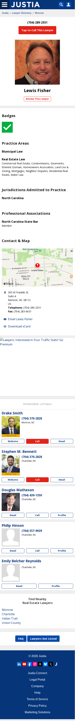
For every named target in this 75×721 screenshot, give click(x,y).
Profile (62, 515)
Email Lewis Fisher (20, 319)
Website (13, 441)
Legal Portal (37, 679)
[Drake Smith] (11, 425)
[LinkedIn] (19, 664)
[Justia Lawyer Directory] (56, 664)
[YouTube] (24, 664)
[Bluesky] (45, 664)
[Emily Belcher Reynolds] (11, 573)
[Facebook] (29, 664)
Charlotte (8, 614)
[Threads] (40, 664)
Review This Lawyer (37, 98)
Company (37, 686)
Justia (5, 12)
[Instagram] (35, 664)
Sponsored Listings (37, 404)
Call (37, 441)
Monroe (39, 12)
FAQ (21, 638)
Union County (11, 623)
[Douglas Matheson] (11, 502)
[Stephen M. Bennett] (11, 463)
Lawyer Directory (21, 12)
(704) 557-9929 (32, 531)
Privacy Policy (37, 705)
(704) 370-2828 (32, 418)
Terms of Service (37, 699)
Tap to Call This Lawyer (37, 30)
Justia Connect (37, 673)
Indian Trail (9, 618)
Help (37, 692)
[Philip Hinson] (11, 537)
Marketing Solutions (37, 712)
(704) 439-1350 (32, 495)
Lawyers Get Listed (43, 638)
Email (62, 441)
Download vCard (19, 326)
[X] (50, 664)
